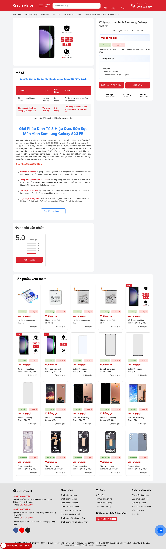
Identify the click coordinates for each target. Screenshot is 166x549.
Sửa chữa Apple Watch (141, 506)
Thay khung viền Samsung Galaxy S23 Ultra (54, 468)
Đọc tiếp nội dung (51, 211)
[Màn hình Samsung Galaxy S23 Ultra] (110, 393)
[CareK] (24, 6)
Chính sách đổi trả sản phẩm (73, 518)
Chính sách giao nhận (70, 506)
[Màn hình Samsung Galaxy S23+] (55, 393)
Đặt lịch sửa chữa (111, 85)
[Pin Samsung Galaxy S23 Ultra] (55, 296)
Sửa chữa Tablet (139, 503)
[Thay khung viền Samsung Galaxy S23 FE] (28, 442)
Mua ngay (138, 85)
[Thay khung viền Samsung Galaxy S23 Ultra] (55, 442)
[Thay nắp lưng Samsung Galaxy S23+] (138, 442)
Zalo (160, 530)
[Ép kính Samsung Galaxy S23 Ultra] (83, 345)
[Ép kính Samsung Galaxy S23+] (110, 345)
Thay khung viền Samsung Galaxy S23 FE (27, 468)
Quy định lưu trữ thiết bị (71, 510)
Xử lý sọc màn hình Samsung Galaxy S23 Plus (27, 371)
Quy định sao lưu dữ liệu (71, 514)
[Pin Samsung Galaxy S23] (83, 296)
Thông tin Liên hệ (103, 506)
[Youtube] (21, 530)
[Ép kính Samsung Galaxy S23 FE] (28, 393)
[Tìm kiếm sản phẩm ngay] (98, 6)
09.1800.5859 (144, 7)
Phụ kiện (135, 514)
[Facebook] (15, 530)
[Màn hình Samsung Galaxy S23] (138, 393)
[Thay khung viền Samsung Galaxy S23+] (83, 442)
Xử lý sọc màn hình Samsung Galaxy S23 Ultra (137, 322)
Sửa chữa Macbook (140, 499)
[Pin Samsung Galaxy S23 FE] (28, 296)
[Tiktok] (27, 530)
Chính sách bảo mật (69, 499)
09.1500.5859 (26, 518)
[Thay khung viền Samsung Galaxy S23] (110, 442)
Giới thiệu (100, 495)
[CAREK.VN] (107, 519)
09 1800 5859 (145, 97)
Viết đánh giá (29, 260)
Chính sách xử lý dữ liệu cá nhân (74, 522)
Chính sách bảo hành (69, 503)
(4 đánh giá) (117, 31)
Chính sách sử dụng (69, 495)
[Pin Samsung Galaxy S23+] (110, 296)
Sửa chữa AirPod (139, 510)
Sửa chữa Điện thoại (140, 495)
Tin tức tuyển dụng (104, 503)
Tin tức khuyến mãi (104, 499)
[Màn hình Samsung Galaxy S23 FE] (83, 393)
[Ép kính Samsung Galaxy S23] (138, 345)
